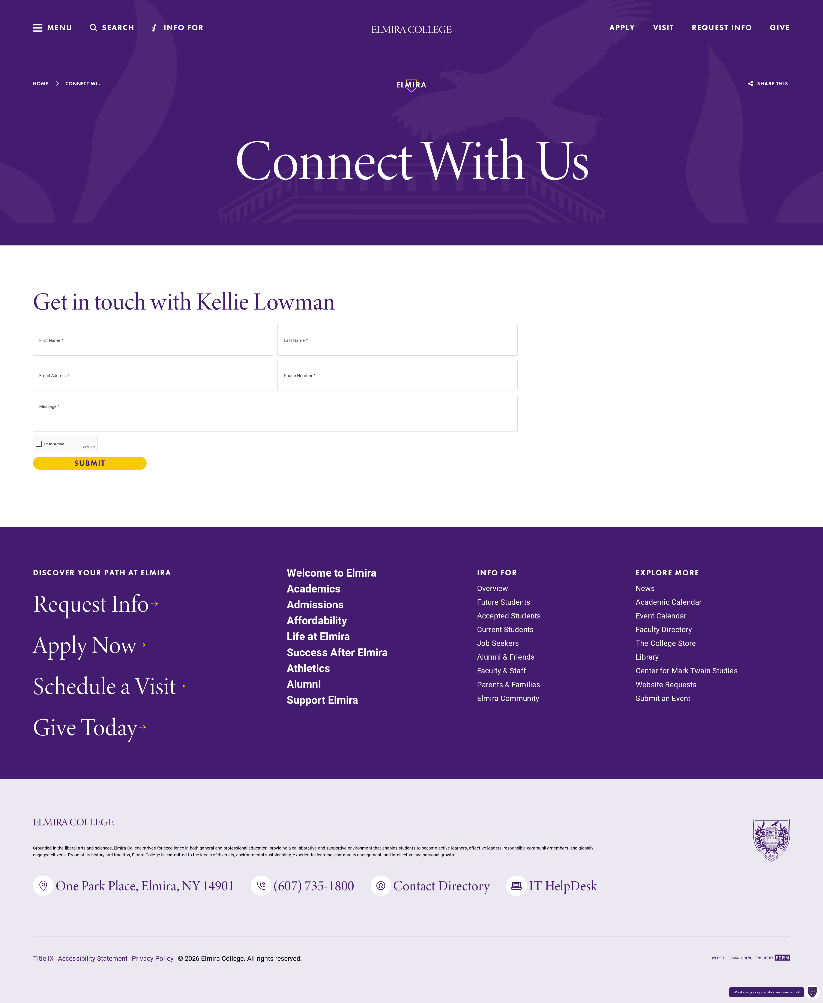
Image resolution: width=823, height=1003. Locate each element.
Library (647, 657)
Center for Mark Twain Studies (686, 670)
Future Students (503, 602)
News (645, 588)
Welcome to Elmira (332, 573)
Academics (314, 588)
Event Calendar (661, 615)
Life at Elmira (318, 636)
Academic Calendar (669, 602)
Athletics (308, 668)
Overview (492, 588)
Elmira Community (508, 698)
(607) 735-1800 (313, 886)
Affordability (317, 620)
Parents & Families (508, 684)
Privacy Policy (153, 958)
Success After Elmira (337, 652)
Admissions (315, 604)
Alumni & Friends (506, 657)
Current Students (505, 629)
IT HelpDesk (563, 886)
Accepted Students (509, 615)
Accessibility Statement (93, 958)
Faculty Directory (664, 629)
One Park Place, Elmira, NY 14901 (145, 886)
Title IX (43, 958)
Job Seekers (498, 643)
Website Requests (666, 684)
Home (40, 83)
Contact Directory (441, 886)
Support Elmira (322, 700)
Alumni (304, 684)
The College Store (666, 643)
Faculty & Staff (501, 670)
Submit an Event (663, 698)
